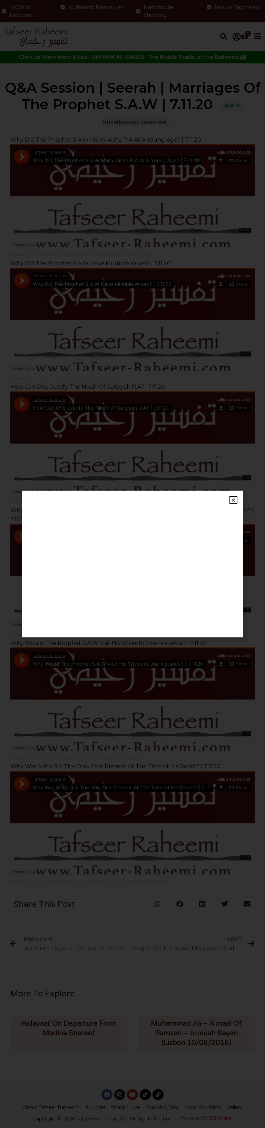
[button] (233, 500)
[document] (132, 564)
